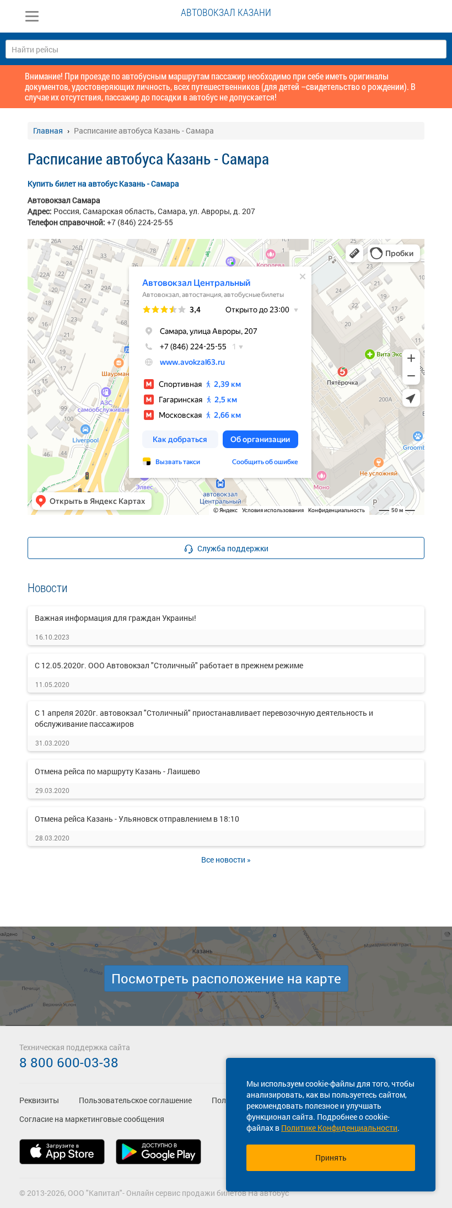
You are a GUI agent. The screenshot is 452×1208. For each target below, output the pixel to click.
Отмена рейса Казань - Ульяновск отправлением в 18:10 (137, 818)
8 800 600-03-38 (69, 1062)
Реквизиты (39, 1100)
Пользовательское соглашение (135, 1100)
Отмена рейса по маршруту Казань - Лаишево (117, 771)
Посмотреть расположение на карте (226, 978)
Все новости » (226, 859)
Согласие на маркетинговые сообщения (91, 1119)
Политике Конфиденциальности (339, 1127)
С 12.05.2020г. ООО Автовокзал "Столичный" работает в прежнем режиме (169, 665)
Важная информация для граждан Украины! (115, 618)
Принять (331, 1157)
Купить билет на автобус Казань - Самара (103, 183)
